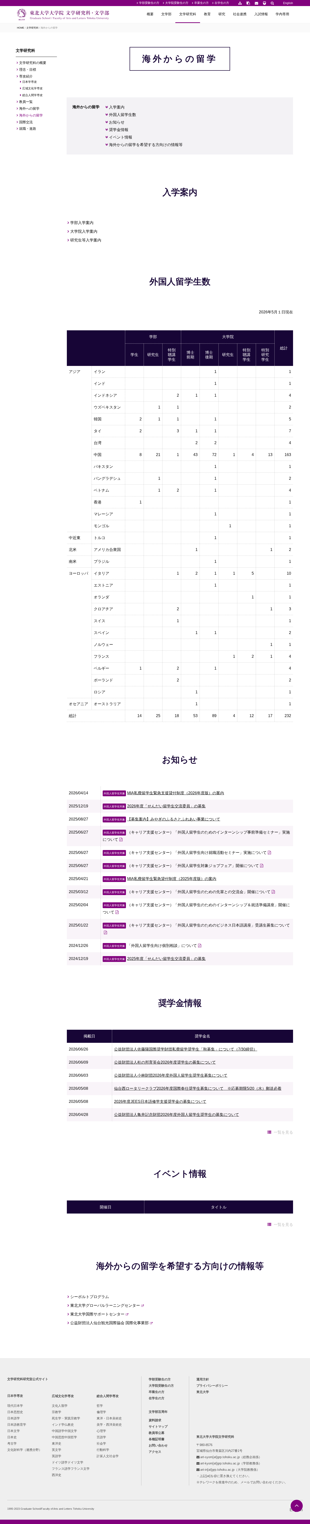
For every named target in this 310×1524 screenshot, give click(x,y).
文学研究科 (187, 14)
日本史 (12, 1437)
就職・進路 (27, 129)
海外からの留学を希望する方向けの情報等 (146, 145)
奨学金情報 (118, 130)
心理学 (101, 1431)
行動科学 (103, 1450)
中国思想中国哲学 (64, 1437)
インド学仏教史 (63, 1424)
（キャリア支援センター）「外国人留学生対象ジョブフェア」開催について (181, 866)
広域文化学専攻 (33, 88)
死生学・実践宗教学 (66, 1418)
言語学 (101, 1437)
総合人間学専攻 (33, 95)
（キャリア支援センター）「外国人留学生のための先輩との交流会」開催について (187, 892)
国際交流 (26, 122)
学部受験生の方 (149, 3)
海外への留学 (29, 108)
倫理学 (101, 1412)
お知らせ (116, 122)
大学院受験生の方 (176, 3)
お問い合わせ (158, 1445)
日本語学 (13, 1418)
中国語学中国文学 (64, 1431)
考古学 (12, 1443)
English (288, 3)
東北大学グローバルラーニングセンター (105, 1305)
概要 (150, 14)
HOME (20, 27)
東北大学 (202, 1392)
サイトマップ (158, 1426)
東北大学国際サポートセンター (97, 1314)
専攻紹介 (26, 76)
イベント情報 (120, 137)
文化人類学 (60, 1406)
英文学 (56, 1450)
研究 (221, 14)
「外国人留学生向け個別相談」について (150, 946)
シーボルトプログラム (89, 1297)
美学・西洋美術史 (109, 1424)
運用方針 (202, 1379)
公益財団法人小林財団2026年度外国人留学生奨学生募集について (170, 1075)
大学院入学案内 (83, 231)
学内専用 (282, 14)
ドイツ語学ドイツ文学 (67, 1462)
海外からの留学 (31, 115)
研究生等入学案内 (85, 240)
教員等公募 (156, 1433)
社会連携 (240, 14)
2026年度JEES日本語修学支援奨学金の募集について (160, 1101)
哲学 (100, 1406)
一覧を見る (283, 1132)
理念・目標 (27, 69)
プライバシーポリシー (212, 1385)
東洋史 (56, 1443)
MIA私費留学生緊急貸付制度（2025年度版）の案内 (160, 879)
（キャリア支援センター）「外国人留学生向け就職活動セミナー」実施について (185, 853)
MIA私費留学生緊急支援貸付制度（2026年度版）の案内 (164, 793)
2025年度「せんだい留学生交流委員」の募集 (155, 959)
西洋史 (56, 1475)
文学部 (166, 14)
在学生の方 (222, 3)
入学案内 (116, 107)
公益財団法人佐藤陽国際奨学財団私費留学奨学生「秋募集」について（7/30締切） (185, 1049)
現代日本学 (15, 1406)
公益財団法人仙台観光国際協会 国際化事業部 (109, 1323)
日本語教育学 (16, 1424)
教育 (207, 14)
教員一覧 (26, 102)
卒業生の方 (201, 3)
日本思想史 (15, 1412)
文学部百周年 (158, 1412)
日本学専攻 (30, 82)
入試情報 (261, 14)
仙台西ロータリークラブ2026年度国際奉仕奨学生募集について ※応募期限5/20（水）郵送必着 (197, 1088)
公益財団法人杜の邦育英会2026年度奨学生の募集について (165, 1062)
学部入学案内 (81, 223)
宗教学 (56, 1412)
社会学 (101, 1443)
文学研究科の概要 (32, 63)
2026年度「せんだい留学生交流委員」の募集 (155, 806)
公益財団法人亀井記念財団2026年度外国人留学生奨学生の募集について (176, 1115)
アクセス (155, 1452)
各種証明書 (156, 1439)
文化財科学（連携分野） (24, 1450)
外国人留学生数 (122, 115)
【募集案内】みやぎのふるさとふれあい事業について (162, 819)
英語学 (56, 1456)
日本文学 (13, 1431)
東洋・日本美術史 (109, 1418)
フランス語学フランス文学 (71, 1468)
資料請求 (155, 1420)
